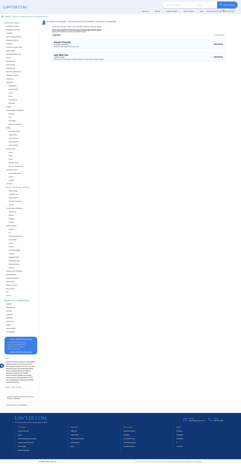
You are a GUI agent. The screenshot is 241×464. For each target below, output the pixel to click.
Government (11, 61)
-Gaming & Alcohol (11, 170)
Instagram (180, 435)
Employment (10, 51)
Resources (145, 11)
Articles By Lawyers (77, 439)
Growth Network (23, 450)
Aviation (25, 373)
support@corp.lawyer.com (197, 420)
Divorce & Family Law (14, 47)
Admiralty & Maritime (23, 371)
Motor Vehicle (11, 285)
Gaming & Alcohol (22, 377)
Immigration (10, 68)
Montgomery (11, 328)
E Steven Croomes (61, 45)
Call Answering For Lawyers (27, 439)
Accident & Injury (12, 26)
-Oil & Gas (9, 184)
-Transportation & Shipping (14, 208)
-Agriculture (9, 82)
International (11, 275)
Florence (9, 314)
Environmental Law (13, 54)
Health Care (10, 65)
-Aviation (8, 107)
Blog (72, 446)
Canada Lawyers (129, 446)
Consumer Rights (12, 40)
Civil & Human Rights (13, 37)
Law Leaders (22, 446)
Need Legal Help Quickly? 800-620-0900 (220, 11)
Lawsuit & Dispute (12, 278)
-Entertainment (10, 149)
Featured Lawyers (129, 442)
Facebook (180, 439)
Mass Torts (10, 282)
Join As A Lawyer (188, 11)
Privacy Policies (197, 461)
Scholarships (75, 442)
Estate (8, 58)
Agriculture (18, 373)
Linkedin (179, 431)
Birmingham (10, 307)
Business (9, 33)
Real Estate (10, 289)
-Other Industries (11, 226)
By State (126, 435)
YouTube (179, 446)
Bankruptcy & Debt (13, 30)
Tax (7, 292)
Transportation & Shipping (18, 380)
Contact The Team (171, 11)
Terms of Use (170, 461)
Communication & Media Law (16, 375)
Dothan (9, 311)
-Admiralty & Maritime (12, 75)
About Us (157, 11)
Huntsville (10, 321)
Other (8, 295)
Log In (201, 11)
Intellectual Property (14, 271)
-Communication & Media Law (15, 110)
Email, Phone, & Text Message (183, 461)
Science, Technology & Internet (18, 187)
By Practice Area (129, 439)
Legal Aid (74, 431)
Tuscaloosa (10, 332)
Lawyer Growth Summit (26, 442)
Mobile (8, 325)
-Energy (8, 128)
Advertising (10, 373)
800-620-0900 (218, 420)
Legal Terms (75, 435)
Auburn (9, 304)
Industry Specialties (13, 72)
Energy (29, 375)
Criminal (9, 44)
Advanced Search (129, 431)
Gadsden (9, 318)
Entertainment (11, 377)
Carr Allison (59, 57)
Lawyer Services (23, 431)
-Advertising (9, 79)
